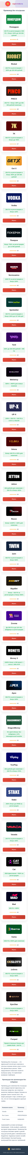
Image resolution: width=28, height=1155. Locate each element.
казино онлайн (20, 1136)
